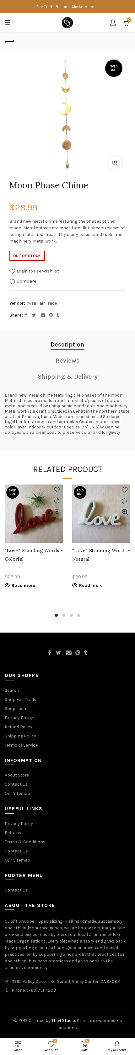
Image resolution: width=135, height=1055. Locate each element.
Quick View (57, 512)
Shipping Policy (20, 736)
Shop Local (16, 708)
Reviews (67, 360)
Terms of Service (21, 745)
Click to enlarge (115, 163)
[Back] (9, 40)
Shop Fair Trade (20, 699)
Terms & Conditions (25, 842)
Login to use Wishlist (37, 271)
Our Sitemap (17, 793)
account (113, 22)
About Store (17, 775)
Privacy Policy (19, 717)
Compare (26, 281)
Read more (23, 585)
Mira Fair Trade (42, 303)
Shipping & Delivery (68, 376)
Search (12, 690)
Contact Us (16, 784)
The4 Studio (63, 1020)
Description (67, 344)
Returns (13, 832)
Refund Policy (18, 727)
